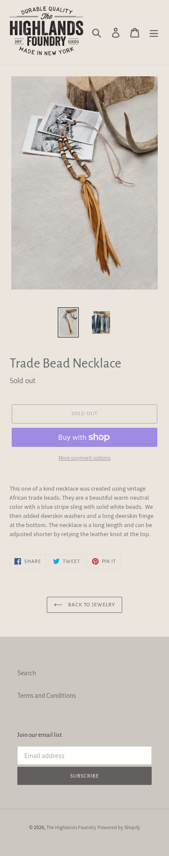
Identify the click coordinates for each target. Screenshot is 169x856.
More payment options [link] (84, 458)
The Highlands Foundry (71, 827)
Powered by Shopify (119, 827)
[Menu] (153, 32)
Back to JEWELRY (91, 605)
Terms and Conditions (46, 695)
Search (26, 673)
